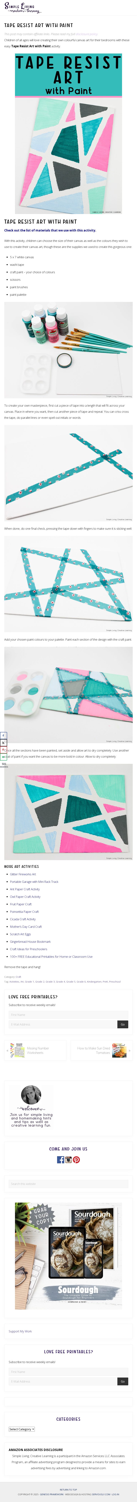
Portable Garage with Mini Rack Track (34, 882)
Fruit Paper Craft (21, 904)
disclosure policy (86, 34)
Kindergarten (94, 981)
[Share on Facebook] (3, 735)
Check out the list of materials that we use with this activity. (50, 230)
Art (22, 981)
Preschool (115, 981)
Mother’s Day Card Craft (26, 927)
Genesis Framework (52, 1494)
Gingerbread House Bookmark (30, 942)
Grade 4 (60, 981)
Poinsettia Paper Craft (24, 912)
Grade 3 (50, 981)
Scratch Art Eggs (20, 934)
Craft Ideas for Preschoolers (28, 949)
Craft (18, 976)
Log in (115, 1494)
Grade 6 (81, 981)
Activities (14, 981)
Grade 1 (29, 981)
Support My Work (20, 1331)
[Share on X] (3, 742)
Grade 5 (70, 981)
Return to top (68, 1489)
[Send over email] (3, 757)
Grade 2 (39, 981)
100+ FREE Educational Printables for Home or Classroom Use (51, 956)
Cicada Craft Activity (23, 919)
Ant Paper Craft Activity (25, 889)
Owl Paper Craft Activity (25, 897)
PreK (105, 981)
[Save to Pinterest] (3, 749)
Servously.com (101, 1494)
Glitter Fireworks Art (23, 874)
